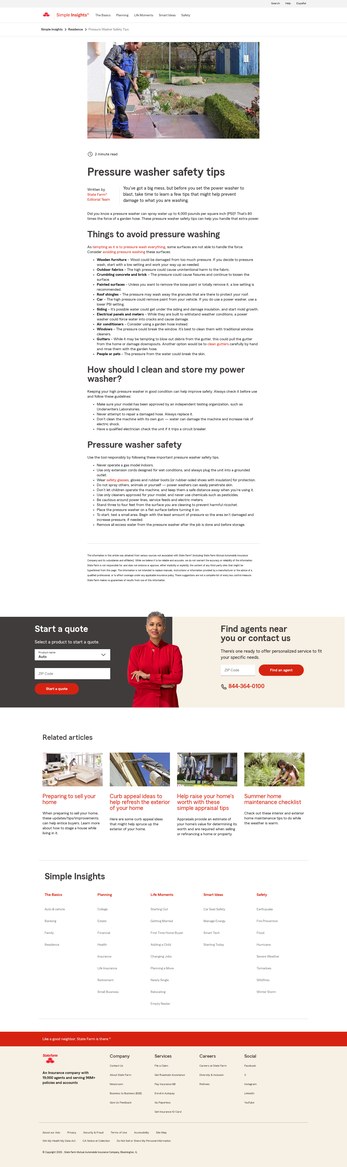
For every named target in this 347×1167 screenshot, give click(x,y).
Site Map (161, 1132)
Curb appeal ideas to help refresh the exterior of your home (140, 802)
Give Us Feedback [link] (120, 1102)
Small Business (107, 992)
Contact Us (116, 1065)
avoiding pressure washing (124, 252)
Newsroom (116, 1084)
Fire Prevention (267, 921)
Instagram (250, 1084)
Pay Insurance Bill (165, 1084)
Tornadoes (264, 968)
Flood (260, 933)
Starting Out (159, 909)
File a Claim (161, 1065)
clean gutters (218, 344)
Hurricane (264, 944)
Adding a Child (161, 944)
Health (102, 944)
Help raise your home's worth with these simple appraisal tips (205, 802)
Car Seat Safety (214, 909)
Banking (50, 921)
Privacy (71, 1132)
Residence (52, 944)
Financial (103, 933)
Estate (101, 921)
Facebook (250, 1065)
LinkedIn (249, 1093)
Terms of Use (119, 1132)
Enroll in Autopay (165, 1093)
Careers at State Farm (213, 1065)
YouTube (249, 1102)
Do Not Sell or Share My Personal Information (144, 1140)
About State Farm (120, 1074)
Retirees (204, 1084)
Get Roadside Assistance (170, 1074)
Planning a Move (162, 968)
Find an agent (281, 670)
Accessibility (141, 1132)
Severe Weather (268, 956)
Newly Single (160, 980)
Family (49, 933)
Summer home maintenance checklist (272, 799)
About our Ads (51, 1132)
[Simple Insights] (72, 17)
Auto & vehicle (55, 909)
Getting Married (162, 921)
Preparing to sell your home (69, 799)
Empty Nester (160, 1003)
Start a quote (57, 689)
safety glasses (117, 480)
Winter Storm (266, 992)
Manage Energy (214, 921)
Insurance (104, 956)
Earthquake (265, 909)
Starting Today (213, 944)
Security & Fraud (93, 1132)
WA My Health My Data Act (59, 1140)
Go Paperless (163, 1102)
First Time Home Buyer (167, 933)
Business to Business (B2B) (126, 1093)
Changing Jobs (161, 956)
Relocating (158, 992)
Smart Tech (211, 933)
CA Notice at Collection (96, 1140)
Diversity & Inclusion (211, 1074)
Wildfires (263, 980)
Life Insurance (107, 968)
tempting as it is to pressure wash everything (129, 247)
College (102, 909)
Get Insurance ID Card (168, 1111)
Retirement (105, 980)
